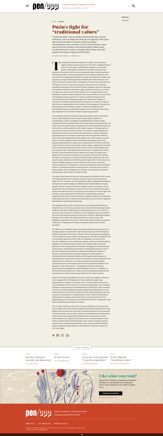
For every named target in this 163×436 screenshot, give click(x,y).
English (125, 17)
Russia (54, 21)
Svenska (125, 20)
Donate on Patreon (110, 393)
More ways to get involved (106, 397)
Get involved (44, 423)
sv (129, 6)
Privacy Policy (61, 423)
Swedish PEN (43, 429)
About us (30, 423)
